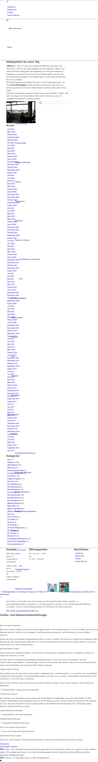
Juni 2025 (10, 145)
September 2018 (13, 366)
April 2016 (11, 442)
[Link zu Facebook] (7, 1)
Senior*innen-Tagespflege (16, 541)
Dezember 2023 (13, 194)
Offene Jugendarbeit (14, 508)
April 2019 (11, 347)
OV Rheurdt (11, 530)
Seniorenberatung (13, 544)
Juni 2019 (10, 341)
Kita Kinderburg (13, 484)
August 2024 (12, 172)
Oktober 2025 (12, 140)
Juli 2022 (10, 240)
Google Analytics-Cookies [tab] (9, 669)
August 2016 (12, 434)
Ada (8, 459)
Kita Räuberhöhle (13, 489)
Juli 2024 (10, 175)
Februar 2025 (12, 156)
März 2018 (11, 382)
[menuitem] (49, 6)
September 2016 (13, 431)
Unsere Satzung (13, 15)
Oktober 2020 (12, 298)
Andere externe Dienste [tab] (8, 694)
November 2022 (13, 230)
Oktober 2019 (12, 330)
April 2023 (11, 216)
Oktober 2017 (12, 396)
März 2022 (11, 251)
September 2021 (13, 268)
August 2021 (12, 270)
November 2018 (13, 360)
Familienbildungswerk (15, 473)
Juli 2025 (10, 142)
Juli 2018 (10, 371)
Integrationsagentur (14, 478)
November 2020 (13, 295)
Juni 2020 (10, 308)
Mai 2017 (10, 409)
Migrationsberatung (14, 503)
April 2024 (11, 183)
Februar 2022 (12, 254)
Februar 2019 (12, 352)
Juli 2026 (10, 129)
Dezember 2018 (13, 358)
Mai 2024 (10, 181)
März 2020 (11, 317)
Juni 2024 (10, 178)
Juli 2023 (10, 208)
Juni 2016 (10, 439)
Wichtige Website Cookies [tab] (9, 648)
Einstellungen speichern (9, 746)
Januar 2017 (11, 420)
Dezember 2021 (13, 259)
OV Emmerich (12, 516)
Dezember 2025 (13, 137)
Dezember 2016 (13, 423)
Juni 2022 (10, 243)
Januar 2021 (11, 289)
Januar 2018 (11, 388)
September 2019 (13, 333)
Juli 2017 (10, 404)
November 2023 (13, 197)
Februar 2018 (12, 385)
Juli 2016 (10, 437)
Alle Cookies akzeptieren (15, 611)
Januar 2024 (11, 191)
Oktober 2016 (12, 428)
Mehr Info (35, 611)
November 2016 (13, 426)
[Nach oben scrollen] (1, 597)
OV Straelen (11, 533)
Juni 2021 (10, 276)
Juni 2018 (10, 374)
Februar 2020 (12, 319)
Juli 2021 (10, 273)
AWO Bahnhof (12, 465)
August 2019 (12, 336)
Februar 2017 (12, 418)
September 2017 (13, 398)
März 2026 (11, 132)
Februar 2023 (12, 221)
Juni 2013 (10, 450)
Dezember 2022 (13, 227)
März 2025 (11, 153)
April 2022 (11, 249)
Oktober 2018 (12, 363)
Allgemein (11, 462)
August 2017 (12, 401)
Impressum (11, 7)
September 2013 (13, 448)
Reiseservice (12, 535)
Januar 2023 (11, 224)
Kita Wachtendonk (14, 497)
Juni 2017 (10, 407)
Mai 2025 (10, 148)
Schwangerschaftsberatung (17, 538)
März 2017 (11, 415)
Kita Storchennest (14, 495)
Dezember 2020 (13, 292)
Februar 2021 (12, 287)
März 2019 (11, 349)
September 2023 (13, 202)
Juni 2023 (10, 210)
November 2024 (13, 164)
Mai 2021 (10, 279)
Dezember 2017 (13, 390)
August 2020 (12, 303)
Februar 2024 (12, 189)
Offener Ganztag (13, 511)
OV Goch (10, 522)
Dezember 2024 (13, 161)
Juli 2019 (10, 338)
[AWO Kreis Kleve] (25, 28)
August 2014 (12, 445)
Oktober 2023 (12, 200)
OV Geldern (11, 519)
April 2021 (11, 281)
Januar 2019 (11, 355)
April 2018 (11, 379)
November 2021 (13, 262)
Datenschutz (12, 9)
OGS (9, 514)
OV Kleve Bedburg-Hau (15, 527)
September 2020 (13, 300)
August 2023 (12, 205)
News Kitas (11, 506)
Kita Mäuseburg (13, 486)
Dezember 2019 (13, 325)
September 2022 (13, 235)
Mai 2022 (10, 246)
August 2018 (12, 368)
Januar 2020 (11, 322)
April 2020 (11, 314)
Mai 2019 (10, 344)
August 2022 (12, 238)
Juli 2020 (10, 306)
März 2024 (11, 186)
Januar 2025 (11, 159)
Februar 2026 (12, 134)
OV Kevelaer (12, 525)
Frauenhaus (11, 476)
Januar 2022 (11, 257)
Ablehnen (28, 611)
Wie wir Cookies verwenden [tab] (10, 625)
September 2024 (13, 170)
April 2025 (11, 151)
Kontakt (10, 12)
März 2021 (11, 284)
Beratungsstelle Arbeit (15, 470)
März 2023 (11, 219)
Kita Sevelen (12, 492)
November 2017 (13, 393)
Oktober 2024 (12, 167)
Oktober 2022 (12, 232)
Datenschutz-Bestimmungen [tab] (10, 735)
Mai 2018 (10, 377)
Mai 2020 (10, 311)
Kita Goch (11, 481)
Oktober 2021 (12, 265)
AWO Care (11, 467)
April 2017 (11, 412)
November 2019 (13, 328)
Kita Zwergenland (13, 500)
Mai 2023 (10, 213)
